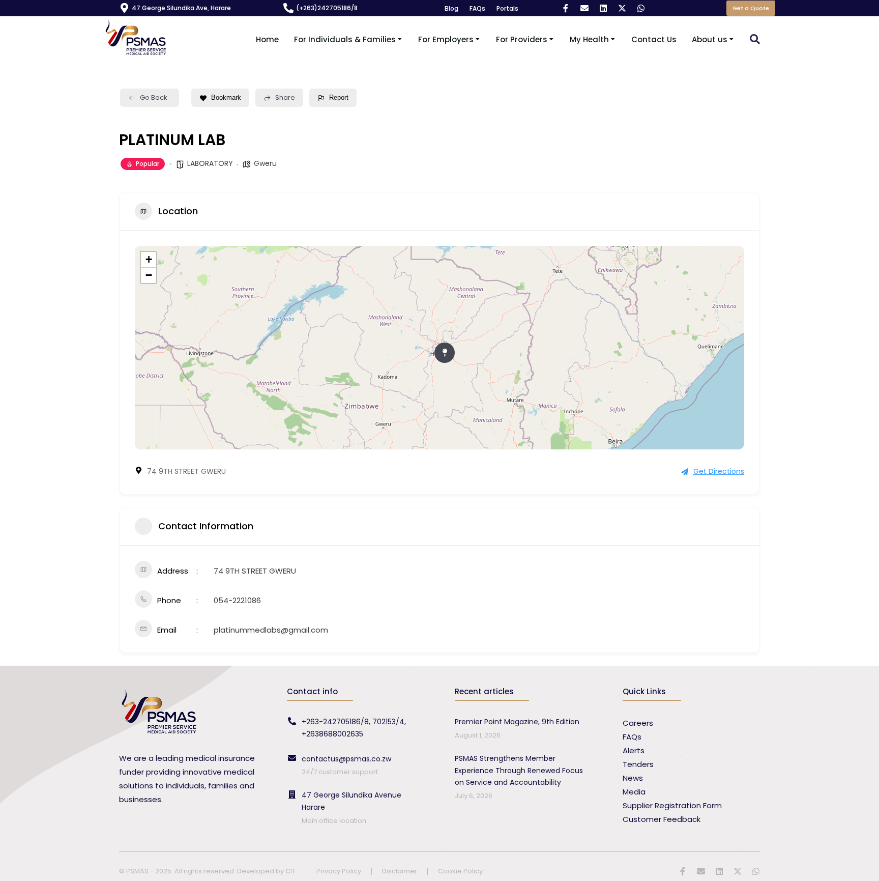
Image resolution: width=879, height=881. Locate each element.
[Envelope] (584, 8)
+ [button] (148, 259)
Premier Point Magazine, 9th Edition (517, 722)
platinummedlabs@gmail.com (271, 629)
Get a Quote (750, 8)
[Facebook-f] (566, 8)
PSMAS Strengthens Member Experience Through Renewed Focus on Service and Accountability (519, 770)
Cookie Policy (460, 871)
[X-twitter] (622, 8)
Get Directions (718, 471)
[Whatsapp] (641, 8)
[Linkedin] (603, 8)
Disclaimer (399, 871)
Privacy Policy (338, 871)
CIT (290, 871)
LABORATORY (210, 163)
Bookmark (226, 97)
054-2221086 (237, 600)
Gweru (265, 163)
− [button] (148, 275)
